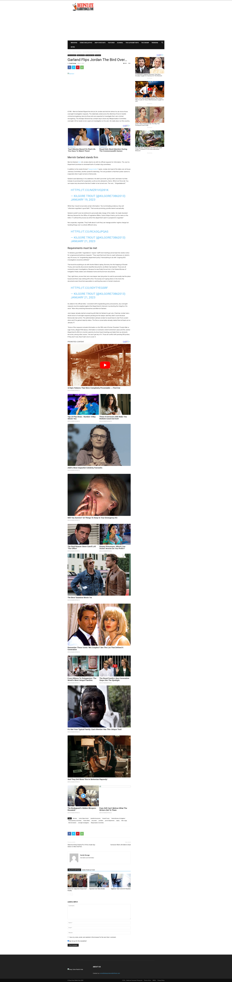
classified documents (95, 818)
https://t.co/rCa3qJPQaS (89, 231)
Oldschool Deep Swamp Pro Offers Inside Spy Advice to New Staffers (81, 845)
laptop (117, 820)
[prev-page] (69, 894)
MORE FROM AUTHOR (88, 870)
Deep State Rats (100, 42)
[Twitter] (73, 67)
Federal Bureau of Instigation (118, 818)
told (79, 162)
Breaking (74, 42)
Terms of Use (147, 980)
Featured (111, 42)
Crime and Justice (86, 42)
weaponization (93, 169)
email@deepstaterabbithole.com (110, 973)
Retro (73, 47)
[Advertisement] (116, 27)
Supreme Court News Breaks (97, 888)
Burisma (75, 818)
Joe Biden (101, 820)
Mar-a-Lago (124, 820)
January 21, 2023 (83, 241)
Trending (155, 42)
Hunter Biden (86, 820)
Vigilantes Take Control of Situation (120, 888)
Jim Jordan (94, 820)
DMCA (154, 980)
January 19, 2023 (83, 199)
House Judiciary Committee (74, 820)
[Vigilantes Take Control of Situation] (121, 880)
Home (69, 52)
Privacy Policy (161, 980)
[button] (162, 43)
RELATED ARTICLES (74, 870)
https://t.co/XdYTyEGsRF (89, 287)
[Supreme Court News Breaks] (99, 880)
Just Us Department (109, 820)
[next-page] (72, 894)
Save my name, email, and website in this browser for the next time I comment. (93, 937)
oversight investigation (83, 822)
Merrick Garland (72, 822)
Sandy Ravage (72, 63)
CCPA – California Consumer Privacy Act (132, 980)
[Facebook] (69, 67)
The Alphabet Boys (132, 42)
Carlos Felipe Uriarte (84, 818)
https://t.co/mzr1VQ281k (89, 190)
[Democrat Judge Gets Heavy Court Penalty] (77, 880)
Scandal (120, 42)
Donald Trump (105, 818)
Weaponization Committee (97, 822)
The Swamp (145, 42)
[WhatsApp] (82, 67)
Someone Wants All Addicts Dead (120, 845)
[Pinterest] (78, 67)
